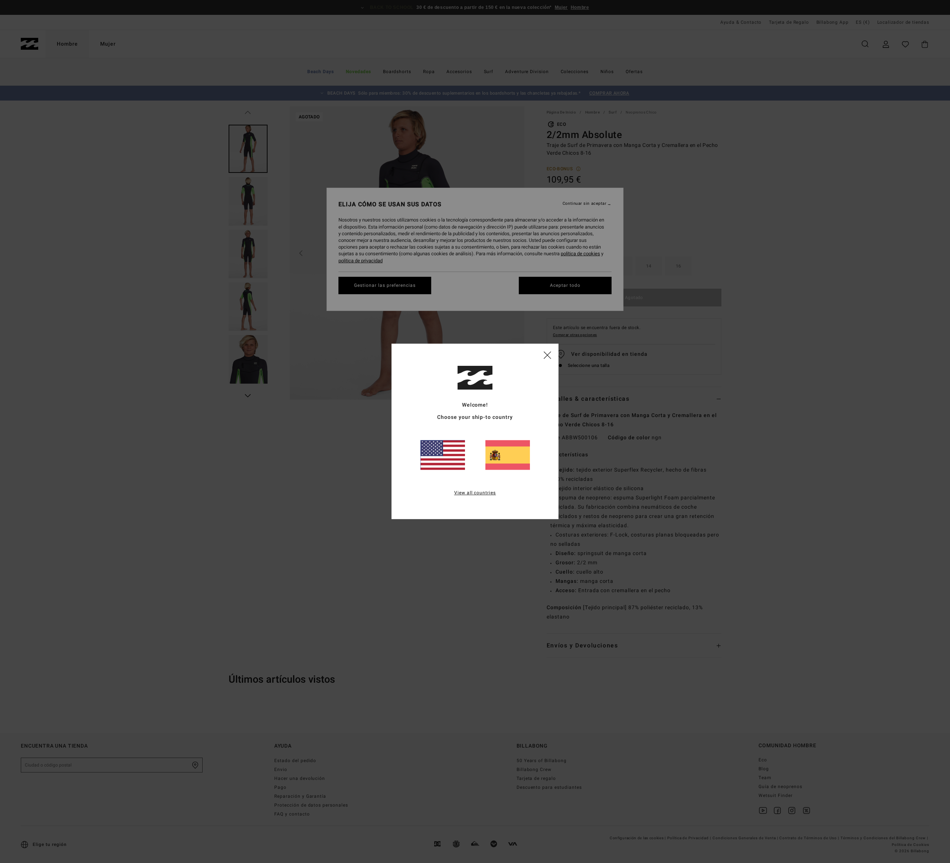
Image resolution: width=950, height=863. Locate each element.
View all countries (475, 493)
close (547, 354)
